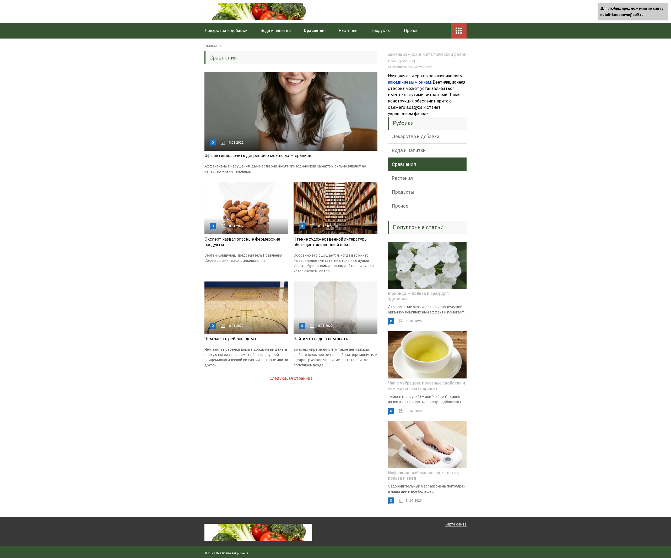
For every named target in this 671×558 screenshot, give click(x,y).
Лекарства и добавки (225, 30)
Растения (348, 30)
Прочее (411, 30)
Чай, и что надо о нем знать (321, 338)
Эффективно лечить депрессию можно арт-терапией (257, 155)
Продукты (380, 30)
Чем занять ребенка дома (230, 338)
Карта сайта (456, 524)
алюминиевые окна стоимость (410, 67)
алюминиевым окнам (409, 82)
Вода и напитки (276, 30)
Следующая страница (291, 378)
